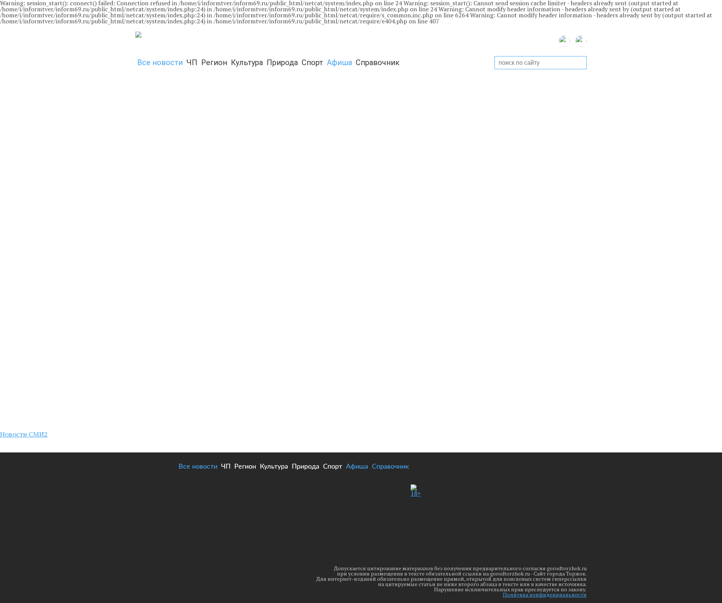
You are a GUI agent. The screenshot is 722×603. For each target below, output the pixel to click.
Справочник (377, 62)
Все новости (160, 62)
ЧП (192, 62)
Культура (247, 62)
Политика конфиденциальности (545, 594)
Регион (214, 62)
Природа (282, 62)
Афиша (339, 62)
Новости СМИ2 (24, 434)
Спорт (312, 62)
